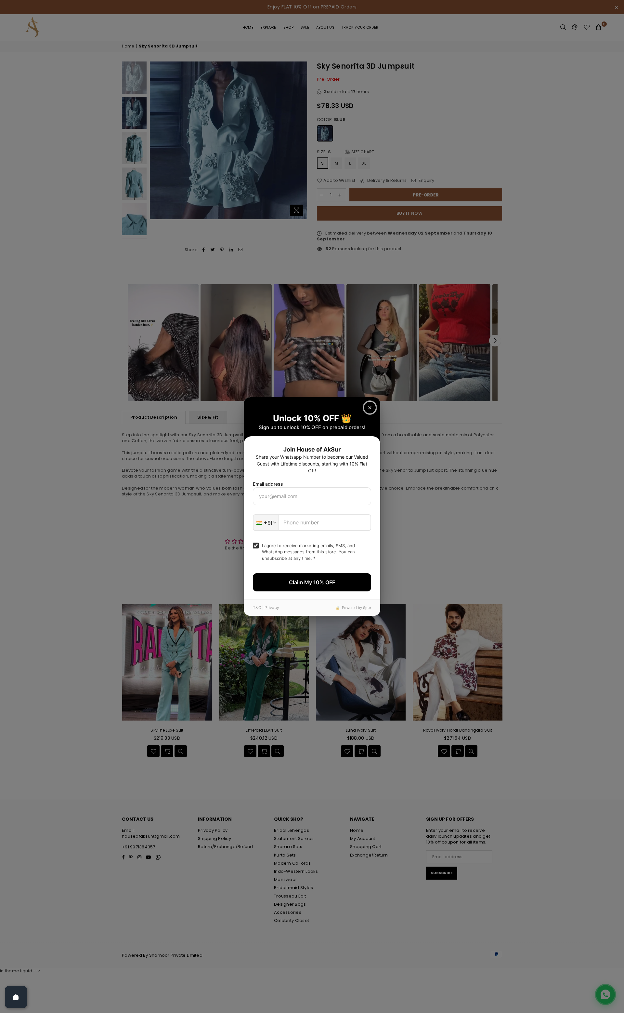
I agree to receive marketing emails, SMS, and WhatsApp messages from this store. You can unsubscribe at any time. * (308, 552)
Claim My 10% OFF (312, 582)
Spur (367, 607)
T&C (257, 607)
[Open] (16, 997)
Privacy (272, 607)
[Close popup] (370, 407)
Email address (268, 484)
